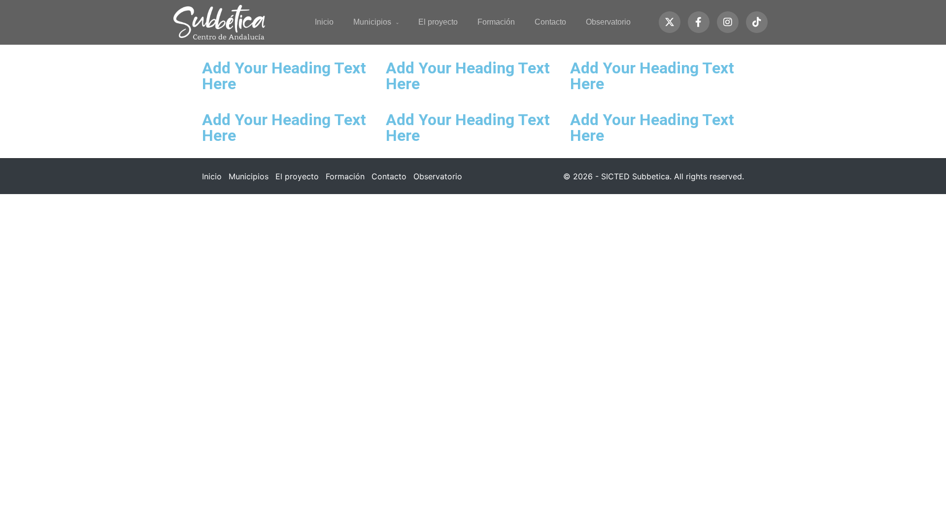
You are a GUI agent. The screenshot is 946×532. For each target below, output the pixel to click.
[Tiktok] (757, 22)
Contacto (550, 22)
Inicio (324, 22)
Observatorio (608, 22)
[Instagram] (728, 22)
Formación (496, 22)
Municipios (372, 22)
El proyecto (438, 22)
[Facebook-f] (699, 22)
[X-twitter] (669, 22)
